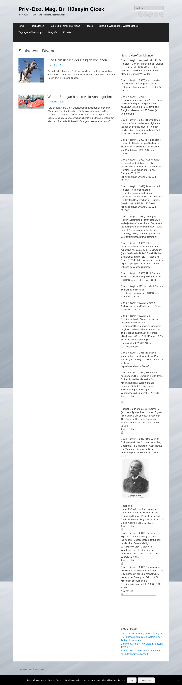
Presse (89, 26)
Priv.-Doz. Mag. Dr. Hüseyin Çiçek (61, 9)
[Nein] (178, 680)
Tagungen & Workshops (30, 32)
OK (132, 680)
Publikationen (37, 26)
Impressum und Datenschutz (31, 669)
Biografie (52, 32)
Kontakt (67, 32)
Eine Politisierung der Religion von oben (77, 60)
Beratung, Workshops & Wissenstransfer (119, 26)
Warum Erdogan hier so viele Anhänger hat (79, 97)
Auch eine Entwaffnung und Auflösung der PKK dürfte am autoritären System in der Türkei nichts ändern (142, 637)
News (21, 26)
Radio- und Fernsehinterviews (65, 26)
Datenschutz (146, 680)
